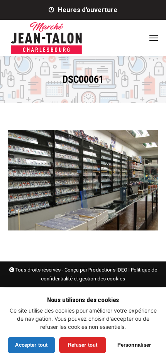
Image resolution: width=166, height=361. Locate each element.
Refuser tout (83, 345)
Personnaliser (134, 345)
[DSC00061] (83, 180)
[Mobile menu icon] (153, 38)
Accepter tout (31, 345)
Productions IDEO (107, 270)
